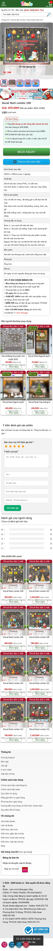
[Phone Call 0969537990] (4, 944)
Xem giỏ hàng (25, 852)
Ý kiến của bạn (11, 451)
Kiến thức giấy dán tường (12, 833)
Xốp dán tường (7, 774)
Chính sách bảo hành (10, 789)
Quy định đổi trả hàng (10, 810)
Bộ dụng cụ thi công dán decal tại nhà (30, 124)
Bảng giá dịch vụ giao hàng (13, 797)
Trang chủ (5, 20)
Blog (3, 846)
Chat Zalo (12, 945)
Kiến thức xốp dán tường (12, 842)
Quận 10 (28, 10)
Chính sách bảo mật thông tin (14, 785)
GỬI (25, 870)
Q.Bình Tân (38, 10)
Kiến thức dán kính (9, 829)
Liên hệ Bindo (7, 825)
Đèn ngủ (4, 761)
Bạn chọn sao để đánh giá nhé (19, 442)
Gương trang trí (8, 757)
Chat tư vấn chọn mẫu (27, 161)
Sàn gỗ (4, 765)
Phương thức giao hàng (11, 801)
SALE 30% (26, 945)
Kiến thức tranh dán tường (12, 837)
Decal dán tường (18, 20)
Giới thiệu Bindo (8, 821)
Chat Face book (19, 944)
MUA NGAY (26, 152)
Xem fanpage (22, 313)
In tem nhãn (6, 770)
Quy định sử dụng (9, 793)
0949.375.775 (42, 906)
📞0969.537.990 (7, 10)
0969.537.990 (9, 915)
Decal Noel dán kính (35, 20)
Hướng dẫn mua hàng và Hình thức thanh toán (21, 806)
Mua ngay (14, 366)
